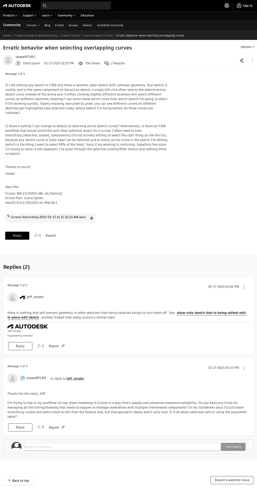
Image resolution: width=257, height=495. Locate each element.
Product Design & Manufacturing (35, 35)
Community (12, 25)
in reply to (67, 378)
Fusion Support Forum (98, 35)
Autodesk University (110, 25)
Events (59, 25)
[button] (252, 60)
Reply (17, 235)
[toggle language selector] (227, 5)
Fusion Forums (70, 35)
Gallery (87, 25)
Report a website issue (232, 480)
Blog (47, 25)
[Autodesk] (17, 6)
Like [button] (36, 235)
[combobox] (76, 6)
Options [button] (246, 47)
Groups (73, 25)
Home (7, 35)
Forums (32, 25)
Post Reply (233, 446)
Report (51, 235)
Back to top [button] (20, 480)
